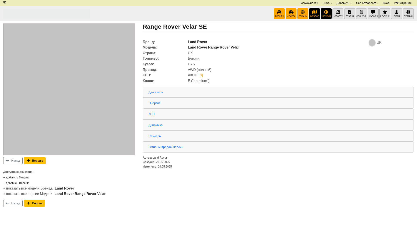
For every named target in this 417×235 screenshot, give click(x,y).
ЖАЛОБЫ (373, 16)
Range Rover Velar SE (175, 26)
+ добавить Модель (16, 177)
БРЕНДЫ (279, 16)
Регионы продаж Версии (166, 147)
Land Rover (64, 188)
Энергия (155, 103)
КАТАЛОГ (314, 16)
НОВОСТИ (338, 16)
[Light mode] (4, 2)
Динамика (156, 125)
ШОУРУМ (326, 16)
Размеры (155, 136)
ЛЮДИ (397, 16)
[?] (201, 75)
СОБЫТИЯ (361, 16)
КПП (152, 114)
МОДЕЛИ (291, 16)
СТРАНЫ (303, 16)
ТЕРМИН (408, 16)
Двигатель (156, 92)
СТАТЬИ (350, 16)
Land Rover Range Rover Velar (80, 194)
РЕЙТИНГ (384, 16)
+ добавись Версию (16, 183)
